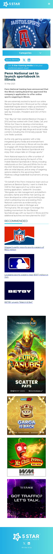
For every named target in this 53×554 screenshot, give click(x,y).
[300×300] (26, 397)
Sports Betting (12, 60)
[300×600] (26, 317)
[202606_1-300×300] (26, 439)
